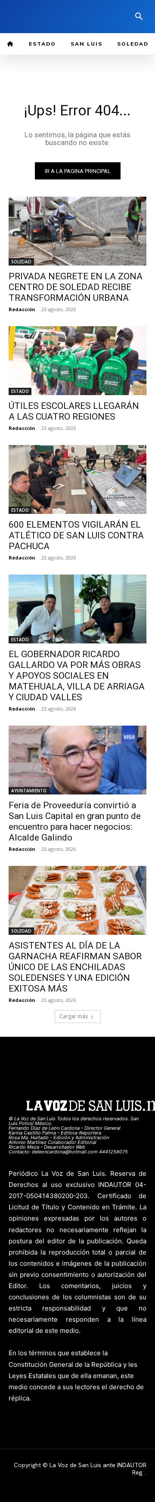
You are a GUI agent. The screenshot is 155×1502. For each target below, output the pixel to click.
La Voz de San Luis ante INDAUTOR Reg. (98, 1468)
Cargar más (73, 1016)
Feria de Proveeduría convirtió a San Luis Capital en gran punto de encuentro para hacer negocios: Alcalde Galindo (75, 821)
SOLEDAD (21, 262)
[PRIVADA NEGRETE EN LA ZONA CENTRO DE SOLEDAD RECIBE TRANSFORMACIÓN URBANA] (77, 231)
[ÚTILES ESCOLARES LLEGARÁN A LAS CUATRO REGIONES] (77, 360)
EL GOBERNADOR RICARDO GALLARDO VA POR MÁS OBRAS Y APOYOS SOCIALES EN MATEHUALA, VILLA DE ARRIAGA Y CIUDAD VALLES (77, 675)
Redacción (22, 309)
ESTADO (20, 391)
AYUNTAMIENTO (28, 791)
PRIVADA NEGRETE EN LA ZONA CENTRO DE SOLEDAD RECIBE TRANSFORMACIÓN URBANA (76, 287)
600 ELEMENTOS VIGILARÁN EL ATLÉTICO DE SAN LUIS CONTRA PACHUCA (76, 535)
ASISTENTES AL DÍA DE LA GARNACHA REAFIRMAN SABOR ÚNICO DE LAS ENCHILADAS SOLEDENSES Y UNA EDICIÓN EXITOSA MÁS (75, 967)
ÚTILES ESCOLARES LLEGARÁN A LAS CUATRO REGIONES (74, 411)
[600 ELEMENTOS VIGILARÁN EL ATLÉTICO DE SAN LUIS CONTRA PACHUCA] (77, 479)
